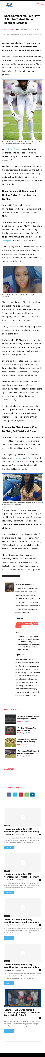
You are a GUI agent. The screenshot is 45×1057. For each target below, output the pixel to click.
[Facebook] (9, 794)
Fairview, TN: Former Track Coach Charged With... (27, 729)
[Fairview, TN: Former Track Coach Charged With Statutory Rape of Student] (9, 730)
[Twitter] (14, 794)
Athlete (7, 825)
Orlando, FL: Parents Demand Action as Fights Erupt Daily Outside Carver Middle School (22, 1012)
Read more (9, 847)
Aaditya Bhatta (9, 834)
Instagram (7, 240)
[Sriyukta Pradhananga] (9, 640)
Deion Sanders (14, 149)
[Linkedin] (32, 794)
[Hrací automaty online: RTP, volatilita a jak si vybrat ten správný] (22, 817)
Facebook (32, 458)
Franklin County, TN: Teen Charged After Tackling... (27, 741)
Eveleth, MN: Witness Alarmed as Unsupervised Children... (28, 717)
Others (11, 29)
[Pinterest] (20, 794)
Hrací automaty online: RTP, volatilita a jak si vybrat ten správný (21, 830)
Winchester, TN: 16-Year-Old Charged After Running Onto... (28, 752)
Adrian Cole (8, 1018)
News (6, 29)
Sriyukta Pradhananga (22, 29)
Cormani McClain (26, 576)
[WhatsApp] (26, 794)
